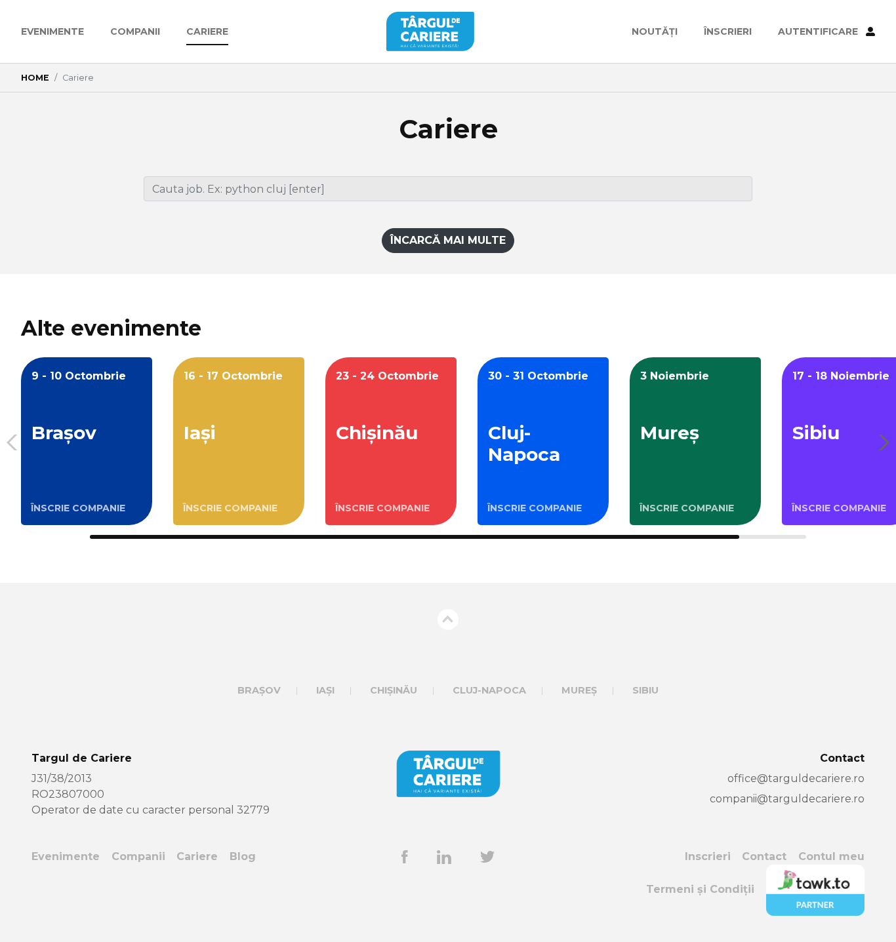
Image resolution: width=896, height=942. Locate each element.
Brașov (259, 690)
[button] (880, 442)
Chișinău (393, 690)
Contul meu (831, 856)
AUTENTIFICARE (819, 31)
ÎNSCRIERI (728, 31)
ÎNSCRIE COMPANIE (78, 508)
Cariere (207, 31)
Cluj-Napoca (489, 690)
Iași (325, 690)
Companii (135, 31)
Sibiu (645, 690)
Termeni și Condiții (700, 889)
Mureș (579, 690)
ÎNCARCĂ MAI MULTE (448, 240)
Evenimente (52, 31)
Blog (243, 856)
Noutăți (655, 31)
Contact (764, 856)
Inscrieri (708, 856)
